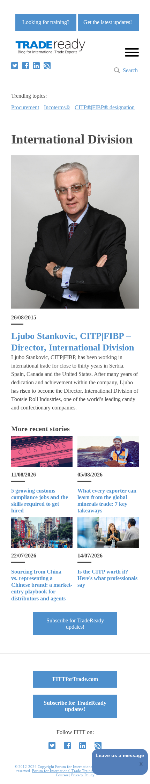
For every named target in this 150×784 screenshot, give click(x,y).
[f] (25, 65)
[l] (36, 65)
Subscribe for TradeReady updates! (75, 623)
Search (130, 70)
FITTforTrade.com (75, 679)
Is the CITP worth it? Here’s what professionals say (107, 578)
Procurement (25, 107)
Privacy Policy (83, 775)
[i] (47, 65)
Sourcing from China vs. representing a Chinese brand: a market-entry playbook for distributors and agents (41, 585)
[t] (14, 65)
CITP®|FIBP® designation (105, 107)
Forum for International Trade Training (64, 771)
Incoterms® (57, 107)
